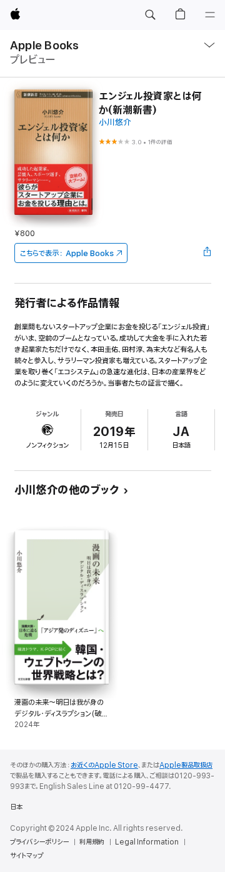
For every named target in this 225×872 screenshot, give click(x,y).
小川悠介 (115, 122)
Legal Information (147, 842)
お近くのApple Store (104, 765)
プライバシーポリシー (39, 842)
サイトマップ (26, 855)
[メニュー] (210, 15)
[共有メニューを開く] (206, 253)
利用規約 (91, 842)
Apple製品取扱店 (185, 765)
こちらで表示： (67, 253)
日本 (16, 807)
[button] (150, 15)
